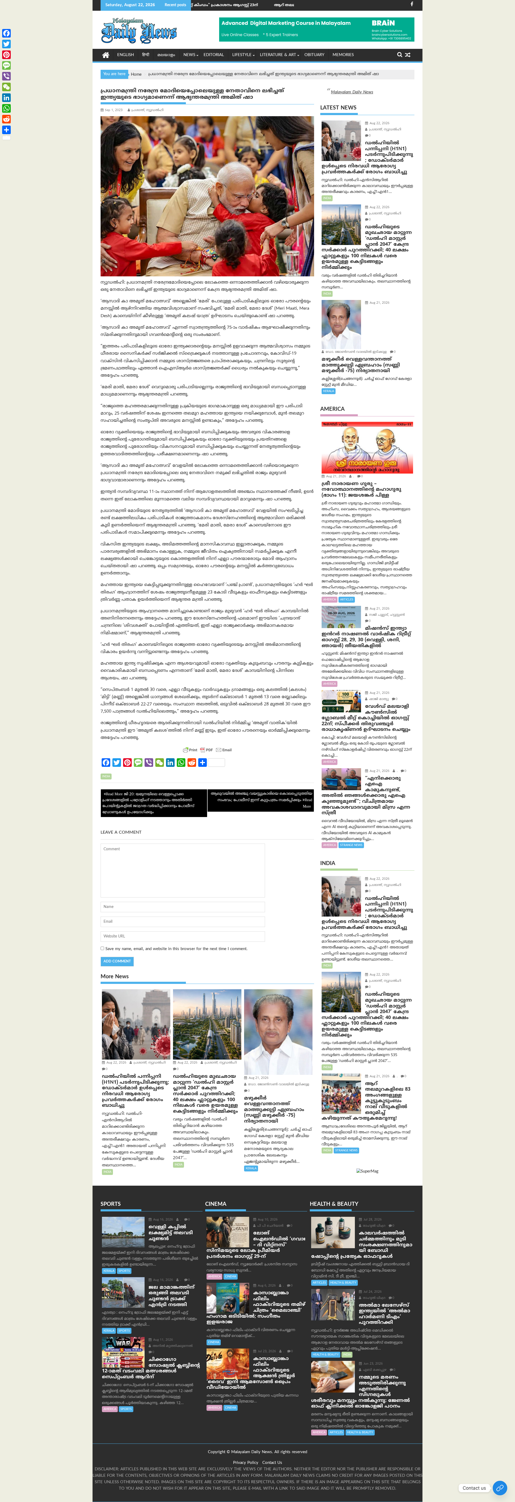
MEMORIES (343, 55)
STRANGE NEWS (351, 845)
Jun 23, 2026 (372, 1364)
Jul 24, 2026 (372, 1292)
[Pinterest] (6, 54)
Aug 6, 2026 (266, 1286)
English (125, 55)
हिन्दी (145, 55)
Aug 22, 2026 (115, 1063)
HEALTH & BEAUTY (343, 1283)
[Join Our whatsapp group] (500, 1488)
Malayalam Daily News (352, 92)
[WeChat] (6, 87)
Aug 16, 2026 (162, 1220)
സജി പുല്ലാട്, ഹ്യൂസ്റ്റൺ (386, 615)
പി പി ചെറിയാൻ (270, 1226)
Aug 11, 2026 (162, 1340)
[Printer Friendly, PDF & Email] (207, 750)
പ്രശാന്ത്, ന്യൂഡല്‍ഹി (147, 110)
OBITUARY (314, 55)
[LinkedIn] (6, 97)
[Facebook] (6, 33)
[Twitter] (6, 44)
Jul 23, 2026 (266, 1352)
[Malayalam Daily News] (106, 54)
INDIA (106, 776)
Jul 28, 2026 (372, 1220)
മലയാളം (166, 55)
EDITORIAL (214, 55)
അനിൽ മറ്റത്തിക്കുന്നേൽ (172, 1346)
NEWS (189, 55)
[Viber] (6, 76)
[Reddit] (6, 119)
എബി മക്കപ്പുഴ (374, 1370)
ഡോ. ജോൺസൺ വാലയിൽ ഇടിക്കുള (278, 1085)
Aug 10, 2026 (267, 1220)
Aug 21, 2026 (258, 1078)
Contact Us (272, 1463)
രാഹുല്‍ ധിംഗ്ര (373, 1226)
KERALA (251, 1168)
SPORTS (124, 1271)
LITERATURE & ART (278, 55)
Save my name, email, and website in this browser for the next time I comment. (176, 949)
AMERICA (329, 600)
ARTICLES (346, 600)
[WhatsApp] (6, 108)
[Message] (6, 65)
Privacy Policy (245, 1463)
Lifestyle (242, 55)
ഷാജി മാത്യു (378, 699)
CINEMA (230, 1276)
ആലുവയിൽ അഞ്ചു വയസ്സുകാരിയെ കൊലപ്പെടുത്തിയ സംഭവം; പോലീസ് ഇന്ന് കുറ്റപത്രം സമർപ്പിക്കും (261, 797)
